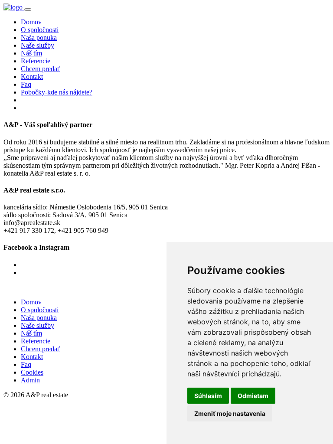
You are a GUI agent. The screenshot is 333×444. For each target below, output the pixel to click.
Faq (26, 84)
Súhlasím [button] (208, 395)
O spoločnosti (40, 29)
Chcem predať (40, 68)
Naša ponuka (39, 37)
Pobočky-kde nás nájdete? (56, 92)
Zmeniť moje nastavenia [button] (229, 413)
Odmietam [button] (253, 395)
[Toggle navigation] (27, 9)
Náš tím (31, 53)
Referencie (35, 61)
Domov (31, 22)
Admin (30, 380)
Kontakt (32, 76)
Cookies (32, 372)
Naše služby (37, 45)
